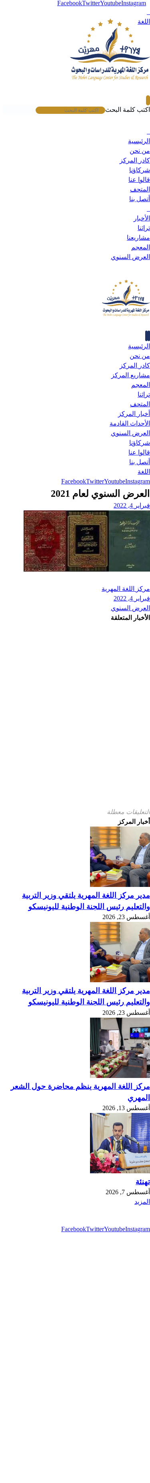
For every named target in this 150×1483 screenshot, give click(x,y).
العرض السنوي (130, 608)
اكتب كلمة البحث (127, 109)
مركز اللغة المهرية (126, 588)
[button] (148, 11)
